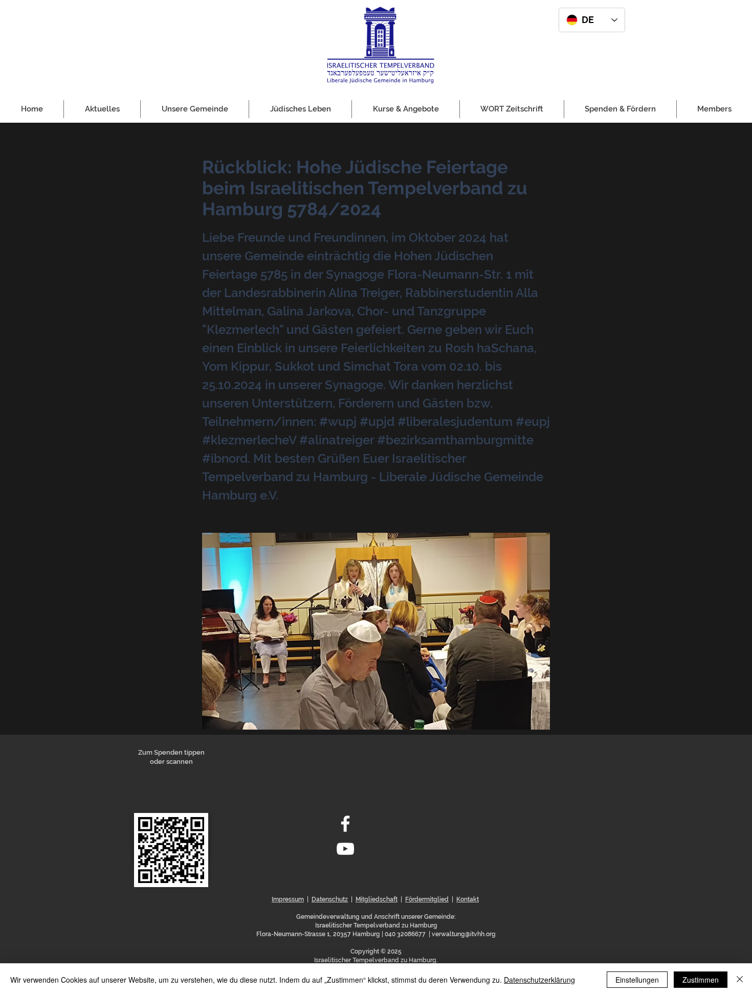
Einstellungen (637, 980)
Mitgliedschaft (376, 899)
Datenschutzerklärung (539, 980)
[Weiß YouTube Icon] (345, 848)
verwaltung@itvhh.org (464, 934)
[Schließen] (740, 979)
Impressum (288, 899)
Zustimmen (700, 980)
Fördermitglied (427, 899)
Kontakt (467, 899)
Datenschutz (330, 899)
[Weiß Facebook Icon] (345, 823)
